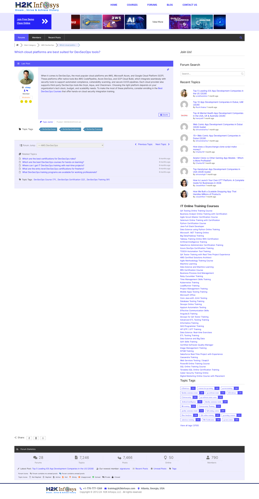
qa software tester (213, 393)
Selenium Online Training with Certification (200, 220)
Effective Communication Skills (194, 310)
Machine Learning (188, 264)
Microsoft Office (187, 295)
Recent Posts (54, 37)
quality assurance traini (190, 411)
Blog (170, 4)
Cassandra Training (189, 357)
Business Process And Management (197, 273)
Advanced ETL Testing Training (194, 320)
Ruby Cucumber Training (191, 276)
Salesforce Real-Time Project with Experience (201, 354)
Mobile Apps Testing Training (193, 292)
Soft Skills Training (188, 341)
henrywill (199, 118)
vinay (28, 87)
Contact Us (190, 4)
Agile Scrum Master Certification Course (199, 217)
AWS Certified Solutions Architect (195, 257)
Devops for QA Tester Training (194, 317)
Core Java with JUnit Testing (193, 298)
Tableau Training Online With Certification (199, 239)
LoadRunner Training (189, 285)
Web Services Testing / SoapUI (194, 360)
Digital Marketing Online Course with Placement (202, 376)
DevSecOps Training (94, 129)
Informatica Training (189, 323)
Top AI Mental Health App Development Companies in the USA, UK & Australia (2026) (218, 114)
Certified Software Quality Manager (196, 345)
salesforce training (188, 420)
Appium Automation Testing (193, 307)
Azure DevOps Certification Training (197, 248)
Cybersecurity (186, 397)
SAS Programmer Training (192, 326)
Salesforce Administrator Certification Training (201, 245)
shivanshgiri (201, 174)
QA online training (207, 415)
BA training (186, 406)
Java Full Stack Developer (192, 226)
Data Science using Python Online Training (200, 229)
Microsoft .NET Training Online (194, 232)
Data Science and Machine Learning (197, 267)
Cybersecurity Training (207, 406)
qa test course (228, 420)
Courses (132, 4)
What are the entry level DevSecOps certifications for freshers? (53, 168)
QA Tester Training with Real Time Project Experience (205, 254)
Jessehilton (200, 185)
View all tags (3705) (189, 425)
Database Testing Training (192, 301)
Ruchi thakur (201, 107)
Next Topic (162, 144)
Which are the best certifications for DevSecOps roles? (49, 158)
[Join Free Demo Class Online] (45, 21)
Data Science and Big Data (192, 338)
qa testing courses (229, 415)
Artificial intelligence (189, 402)
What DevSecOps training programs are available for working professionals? (59, 172)
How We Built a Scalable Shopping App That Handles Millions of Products (214, 192)
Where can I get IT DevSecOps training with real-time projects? (53, 165)
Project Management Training (194, 288)
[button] (55, 21)
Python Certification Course (193, 223)
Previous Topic (145, 144)
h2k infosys (232, 393)
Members (36, 37)
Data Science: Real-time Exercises (196, 332)
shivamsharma (202, 129)
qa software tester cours (208, 397)
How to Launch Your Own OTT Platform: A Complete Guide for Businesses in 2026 (218, 181)
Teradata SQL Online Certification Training (199, 369)
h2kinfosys (185, 388)
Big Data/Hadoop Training (192, 236)
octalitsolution (202, 96)
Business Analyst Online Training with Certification (203, 214)
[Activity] (27, 90)
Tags (174, 468)
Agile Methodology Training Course (196, 260)
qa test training (227, 388)
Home (113, 4)
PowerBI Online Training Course (195, 363)
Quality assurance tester (190, 393)
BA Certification (208, 420)
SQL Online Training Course (193, 366)
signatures (125, 468)
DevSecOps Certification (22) (72, 179)
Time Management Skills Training (195, 279)
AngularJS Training (188, 313)
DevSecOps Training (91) (98, 179)
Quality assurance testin (213, 402)
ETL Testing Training (189, 335)
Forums (152, 4)
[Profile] (25, 90)
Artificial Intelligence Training (193, 242)
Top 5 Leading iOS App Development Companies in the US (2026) (63, 468)
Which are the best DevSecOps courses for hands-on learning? (53, 162)
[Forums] (17, 45)
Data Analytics (187, 415)
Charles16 (200, 152)
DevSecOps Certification (71, 129)
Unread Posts (160, 468)
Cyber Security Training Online (194, 373)
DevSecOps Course (49, 129)
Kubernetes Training (189, 282)
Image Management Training (193, 348)
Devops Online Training (191, 304)
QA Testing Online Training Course (196, 210)
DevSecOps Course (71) (45, 179)
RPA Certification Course (191, 270)
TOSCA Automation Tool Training (195, 251)
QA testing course (213, 411)
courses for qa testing (205, 388)
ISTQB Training (187, 351)
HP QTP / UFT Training (190, 329)
